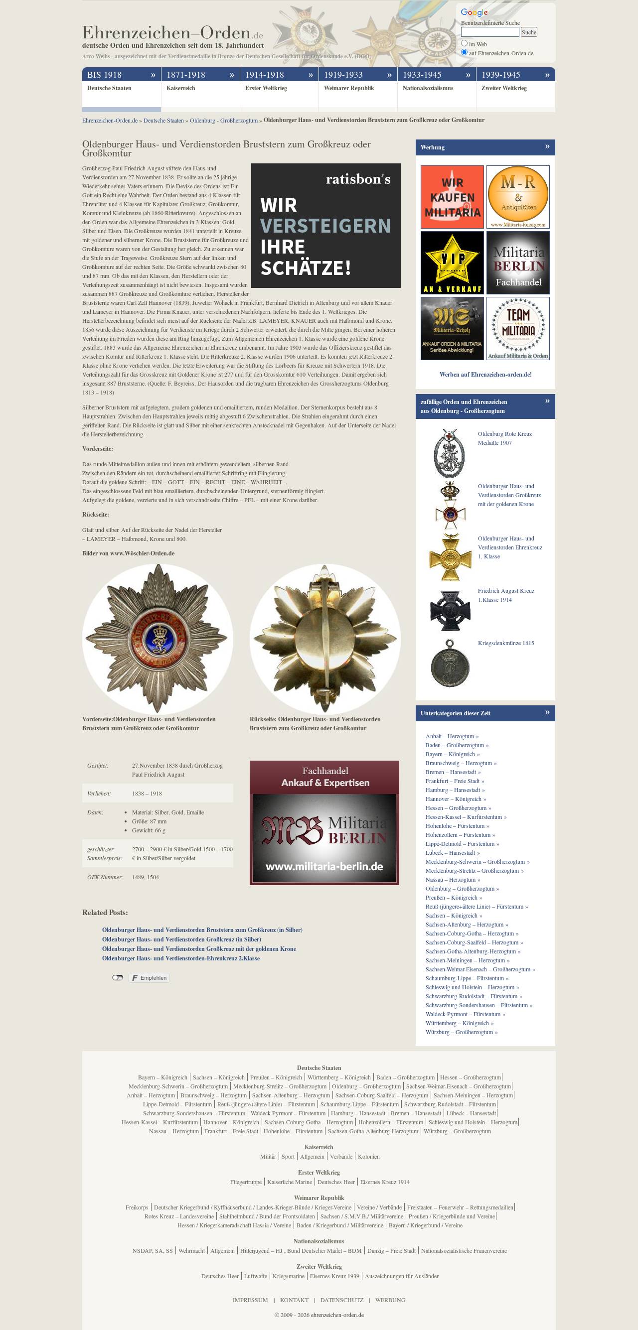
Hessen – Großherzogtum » (458, 807)
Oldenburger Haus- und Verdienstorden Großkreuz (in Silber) (181, 939)
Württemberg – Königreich (339, 1077)
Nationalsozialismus (428, 88)
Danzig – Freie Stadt (391, 1250)
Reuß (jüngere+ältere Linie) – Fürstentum (266, 1104)
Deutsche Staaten (109, 88)
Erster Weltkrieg (266, 88)
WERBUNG (390, 1300)
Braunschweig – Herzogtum (213, 1095)
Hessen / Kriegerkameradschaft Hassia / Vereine (234, 1225)
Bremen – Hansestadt (416, 1113)
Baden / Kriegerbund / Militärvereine (340, 1225)
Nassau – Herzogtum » (453, 879)
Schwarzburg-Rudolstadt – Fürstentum (450, 1104)
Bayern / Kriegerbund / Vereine (426, 1225)
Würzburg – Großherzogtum (457, 1131)
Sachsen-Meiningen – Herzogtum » (468, 960)
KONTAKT (294, 1300)
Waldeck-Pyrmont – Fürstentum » (465, 1014)
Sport (288, 1156)
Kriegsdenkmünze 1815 (506, 643)
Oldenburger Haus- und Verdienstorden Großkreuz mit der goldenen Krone (199, 948)
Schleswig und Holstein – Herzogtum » (472, 987)
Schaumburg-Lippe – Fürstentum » (467, 978)
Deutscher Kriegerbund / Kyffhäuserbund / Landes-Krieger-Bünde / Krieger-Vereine (252, 1207)
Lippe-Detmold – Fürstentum (177, 1104)
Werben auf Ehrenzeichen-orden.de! (486, 374)
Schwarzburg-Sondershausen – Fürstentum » (479, 1005)
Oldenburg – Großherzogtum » (462, 888)
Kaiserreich (180, 88)
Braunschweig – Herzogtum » (461, 763)
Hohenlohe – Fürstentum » (457, 825)
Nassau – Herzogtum (174, 1131)
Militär (268, 1156)
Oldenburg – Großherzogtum (366, 1086)
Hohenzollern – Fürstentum (390, 1122)
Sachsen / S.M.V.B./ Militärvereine (361, 1216)
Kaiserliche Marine (289, 1182)
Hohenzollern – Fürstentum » (460, 834)
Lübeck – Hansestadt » (453, 852)
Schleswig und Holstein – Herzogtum (473, 1122)
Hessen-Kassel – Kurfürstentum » (466, 816)
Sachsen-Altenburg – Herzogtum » (467, 924)
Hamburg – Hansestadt (358, 1113)
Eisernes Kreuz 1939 (334, 1276)
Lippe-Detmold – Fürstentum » (462, 843)
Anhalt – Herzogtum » (452, 736)
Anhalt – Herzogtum (151, 1095)
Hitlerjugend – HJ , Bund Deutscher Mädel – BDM (301, 1250)
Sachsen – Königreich (219, 1077)
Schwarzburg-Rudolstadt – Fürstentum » (474, 996)
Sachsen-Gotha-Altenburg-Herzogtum (373, 1131)
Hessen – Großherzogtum (470, 1077)
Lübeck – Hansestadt (471, 1113)
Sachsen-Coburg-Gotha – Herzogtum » (472, 933)
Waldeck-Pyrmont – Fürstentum (288, 1113)
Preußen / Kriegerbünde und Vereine (452, 1216)
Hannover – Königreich (231, 1122)
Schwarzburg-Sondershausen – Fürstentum (194, 1113)
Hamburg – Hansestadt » (455, 790)
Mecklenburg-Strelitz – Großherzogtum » (475, 870)
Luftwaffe (255, 1276)
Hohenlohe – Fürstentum (293, 1131)
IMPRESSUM (250, 1300)
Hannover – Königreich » (456, 798)
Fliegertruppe (246, 1182)
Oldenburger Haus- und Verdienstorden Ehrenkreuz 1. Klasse (510, 547)
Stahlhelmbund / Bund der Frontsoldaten (267, 1216)
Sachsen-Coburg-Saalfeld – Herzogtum (381, 1095)
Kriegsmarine (289, 1276)
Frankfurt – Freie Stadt (231, 1131)
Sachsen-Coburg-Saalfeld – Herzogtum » (474, 942)
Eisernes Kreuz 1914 (385, 1182)
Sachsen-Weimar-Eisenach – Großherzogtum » (480, 969)
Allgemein (312, 1156)
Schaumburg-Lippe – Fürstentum (359, 1104)
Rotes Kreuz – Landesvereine (179, 1216)
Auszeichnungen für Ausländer (402, 1276)
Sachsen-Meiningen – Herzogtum (473, 1095)
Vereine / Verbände (379, 1207)
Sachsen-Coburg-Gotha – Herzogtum (309, 1122)
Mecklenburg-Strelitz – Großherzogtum (279, 1086)
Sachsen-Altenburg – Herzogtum (291, 1095)
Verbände (341, 1156)
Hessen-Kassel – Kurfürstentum (160, 1122)
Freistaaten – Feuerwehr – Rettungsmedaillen (460, 1207)
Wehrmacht (191, 1250)
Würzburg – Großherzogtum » (462, 1032)
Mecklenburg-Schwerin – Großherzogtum (178, 1086)
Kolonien (369, 1156)
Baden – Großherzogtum (405, 1077)
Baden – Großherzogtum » (457, 745)
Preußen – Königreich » (454, 897)
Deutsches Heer (336, 1182)
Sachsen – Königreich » (454, 915)
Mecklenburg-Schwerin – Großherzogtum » (478, 861)
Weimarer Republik (349, 88)
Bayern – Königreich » (453, 754)
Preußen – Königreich (276, 1077)
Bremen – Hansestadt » (453, 772)
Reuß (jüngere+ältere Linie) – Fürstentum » (477, 906)
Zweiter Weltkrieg (504, 88)
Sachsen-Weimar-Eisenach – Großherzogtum (458, 1086)
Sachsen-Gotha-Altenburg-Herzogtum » (473, 951)
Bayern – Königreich (162, 1077)
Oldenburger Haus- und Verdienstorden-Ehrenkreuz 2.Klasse (181, 958)
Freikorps (137, 1207)
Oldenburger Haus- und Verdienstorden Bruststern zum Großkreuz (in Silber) (202, 930)
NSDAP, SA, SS (153, 1250)
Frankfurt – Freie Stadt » (455, 781)
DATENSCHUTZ (341, 1300)
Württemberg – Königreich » (460, 1023)
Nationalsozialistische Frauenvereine (464, 1250)
